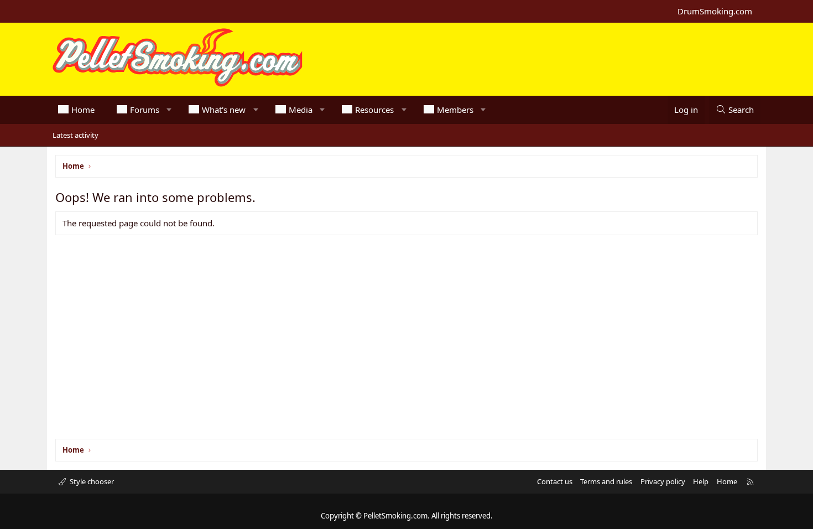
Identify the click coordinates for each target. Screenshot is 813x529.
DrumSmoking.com (715, 11)
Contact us (554, 481)
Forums (144, 109)
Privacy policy (662, 481)
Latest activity (75, 135)
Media (300, 109)
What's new (224, 109)
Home (83, 109)
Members (455, 109)
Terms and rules (606, 481)
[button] (169, 110)
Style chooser (91, 481)
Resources (374, 109)
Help (700, 481)
